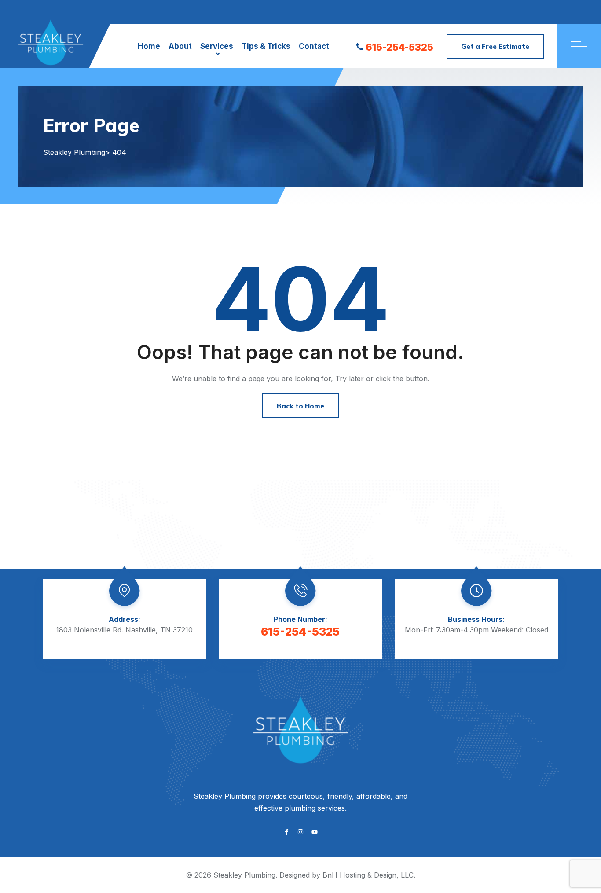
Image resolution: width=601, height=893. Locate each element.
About (180, 46)
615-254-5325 (399, 47)
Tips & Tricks (266, 46)
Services (216, 46)
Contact (314, 46)
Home (149, 46)
